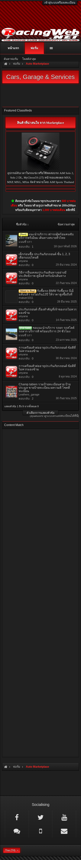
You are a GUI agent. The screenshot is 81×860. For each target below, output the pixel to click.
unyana (23, 260)
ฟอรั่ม (34, 48)
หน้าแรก (13, 48)
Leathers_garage (29, 394)
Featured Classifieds (18, 110)
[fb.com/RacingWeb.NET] (17, 817)
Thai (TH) (10, 850)
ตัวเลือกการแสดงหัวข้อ (40, 412)
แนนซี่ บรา (25, 241)
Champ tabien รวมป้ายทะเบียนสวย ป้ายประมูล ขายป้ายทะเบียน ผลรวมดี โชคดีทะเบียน (45, 388)
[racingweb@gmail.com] (64, 830)
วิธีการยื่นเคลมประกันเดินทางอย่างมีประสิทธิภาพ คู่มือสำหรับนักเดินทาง (42, 274)
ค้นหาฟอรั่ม (11, 59)
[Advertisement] (40, 592)
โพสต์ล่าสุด (29, 59)
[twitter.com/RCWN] (40, 817)
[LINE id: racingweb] (17, 830)
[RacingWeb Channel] (64, 817)
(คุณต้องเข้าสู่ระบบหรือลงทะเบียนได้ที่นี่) (54, 415)
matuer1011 (26, 297)
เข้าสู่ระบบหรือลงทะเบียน (59, 2)
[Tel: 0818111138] (40, 830)
